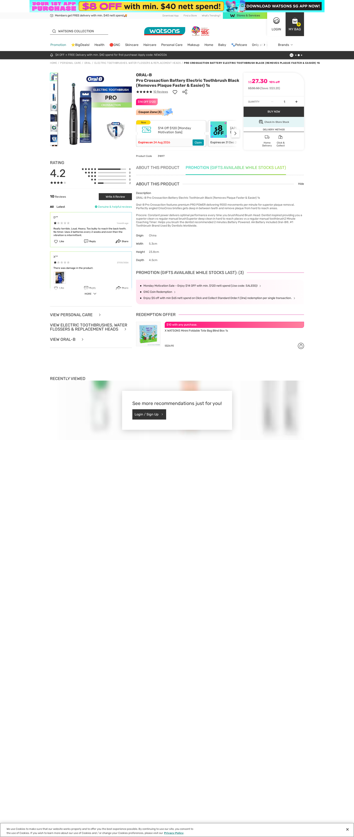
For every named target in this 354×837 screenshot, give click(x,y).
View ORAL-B (63, 339)
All (52, 207)
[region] (177, 830)
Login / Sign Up (147, 414)
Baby (222, 45)
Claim (198, 142)
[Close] (347, 829)
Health (99, 45)
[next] (264, 44)
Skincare (131, 45)
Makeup (193, 45)
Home (208, 45)
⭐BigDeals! (80, 45)
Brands (283, 45)
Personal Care (172, 45)
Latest (61, 207)
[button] (295, 24)
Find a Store (190, 15)
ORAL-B (144, 74)
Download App (170, 15)
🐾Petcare (239, 45)
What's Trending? (211, 15)
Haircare (149, 45)
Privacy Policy (174, 832)
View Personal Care (72, 315)
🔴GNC (114, 45)
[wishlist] (175, 92)
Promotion (58, 45)
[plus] (296, 102)
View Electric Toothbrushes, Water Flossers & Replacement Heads (88, 327)
